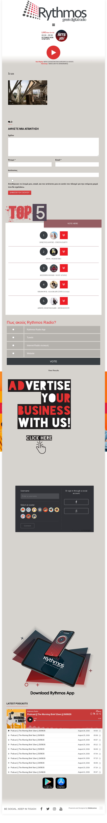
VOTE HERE (72, 223)
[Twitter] (48, 809)
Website (30, 353)
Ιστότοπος (12, 170)
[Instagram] (54, 809)
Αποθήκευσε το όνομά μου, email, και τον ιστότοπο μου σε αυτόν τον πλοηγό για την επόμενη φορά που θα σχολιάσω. (53, 185)
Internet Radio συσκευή (38, 345)
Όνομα (11, 160)
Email (58, 160)
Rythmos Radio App (36, 329)
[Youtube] (61, 809)
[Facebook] (41, 809)
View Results (53, 370)
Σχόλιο (11, 135)
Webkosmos (92, 808)
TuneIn (30, 337)
